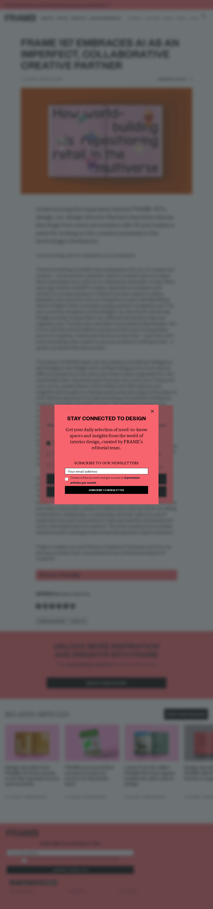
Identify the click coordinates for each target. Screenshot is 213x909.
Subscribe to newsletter (106, 490)
